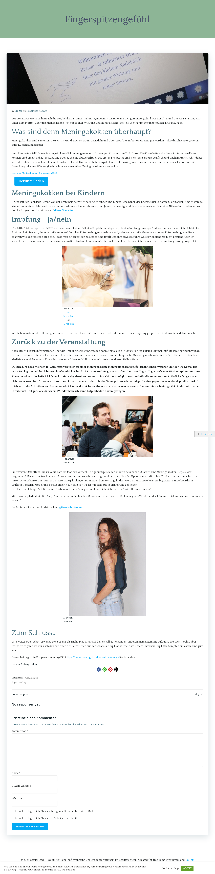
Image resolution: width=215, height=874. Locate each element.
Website (17, 798)
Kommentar (20, 731)
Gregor (18, 110)
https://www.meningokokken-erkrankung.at (93, 657)
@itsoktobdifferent (71, 507)
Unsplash (69, 324)
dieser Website (63, 210)
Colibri (189, 859)
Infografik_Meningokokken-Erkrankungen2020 (34, 173)
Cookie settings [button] (170, 868)
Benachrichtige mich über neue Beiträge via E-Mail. (46, 818)
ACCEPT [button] (187, 868)
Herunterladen (31, 181)
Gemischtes (31, 678)
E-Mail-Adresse (22, 785)
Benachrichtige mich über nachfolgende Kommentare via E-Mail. (54, 811)
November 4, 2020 (36, 110)
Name (16, 773)
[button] (99, 669)
